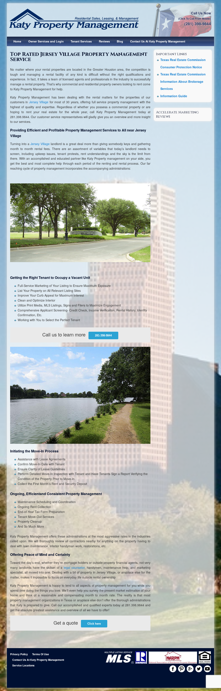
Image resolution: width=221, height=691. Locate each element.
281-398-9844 (103, 335)
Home (17, 41)
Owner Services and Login (46, 41)
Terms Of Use (40, 654)
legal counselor (74, 567)
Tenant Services (81, 41)
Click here (94, 623)
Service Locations (23, 665)
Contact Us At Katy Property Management (157, 41)
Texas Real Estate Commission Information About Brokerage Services (183, 81)
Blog (120, 41)
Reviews (104, 41)
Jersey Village (38, 102)
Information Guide (173, 96)
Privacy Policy (19, 654)
